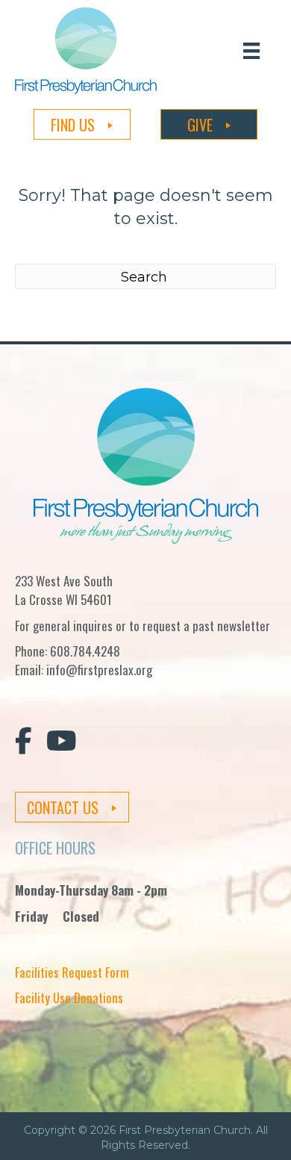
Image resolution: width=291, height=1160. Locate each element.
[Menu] (251, 50)
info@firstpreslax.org (99, 669)
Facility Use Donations (69, 997)
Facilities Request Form (72, 972)
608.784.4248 (85, 651)
